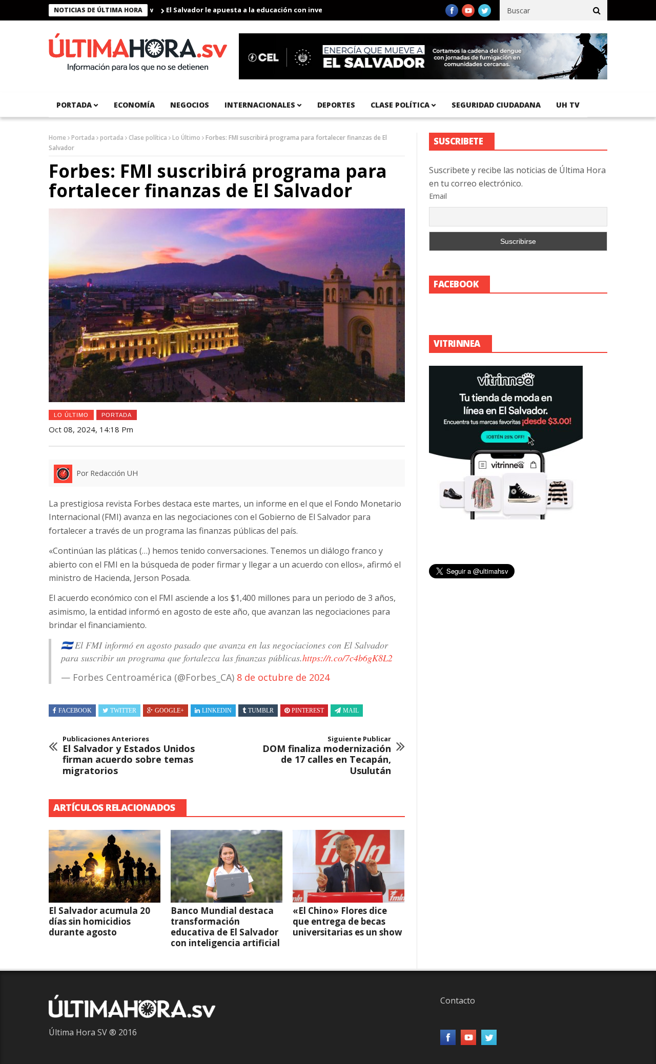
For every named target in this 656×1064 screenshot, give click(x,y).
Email (438, 196)
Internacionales (259, 105)
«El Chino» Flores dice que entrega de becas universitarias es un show (347, 921)
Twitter (123, 710)
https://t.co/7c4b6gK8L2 (347, 658)
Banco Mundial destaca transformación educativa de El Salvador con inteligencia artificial (225, 927)
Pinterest (308, 710)
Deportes (336, 105)
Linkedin (217, 710)
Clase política (400, 105)
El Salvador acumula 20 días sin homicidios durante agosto (99, 921)
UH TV (568, 105)
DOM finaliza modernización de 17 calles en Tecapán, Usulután (326, 755)
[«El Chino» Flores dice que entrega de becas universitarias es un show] (348, 866)
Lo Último (186, 137)
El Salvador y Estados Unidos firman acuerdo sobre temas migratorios (129, 755)
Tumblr (261, 710)
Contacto (457, 1000)
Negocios (189, 105)
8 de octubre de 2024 (283, 677)
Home (57, 137)
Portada (83, 137)
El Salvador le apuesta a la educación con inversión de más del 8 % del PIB (265, 9)
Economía (134, 105)
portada (74, 105)
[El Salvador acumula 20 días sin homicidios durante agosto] (104, 866)
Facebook (75, 710)
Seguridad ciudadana (496, 105)
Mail (351, 710)
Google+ (169, 710)
